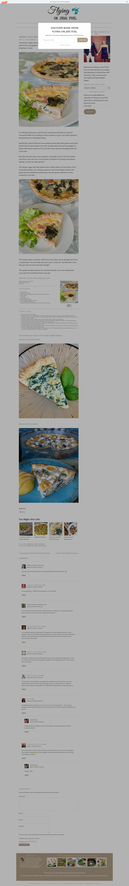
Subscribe (83, 40)
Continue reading (65, 45)
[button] (64, 1)
